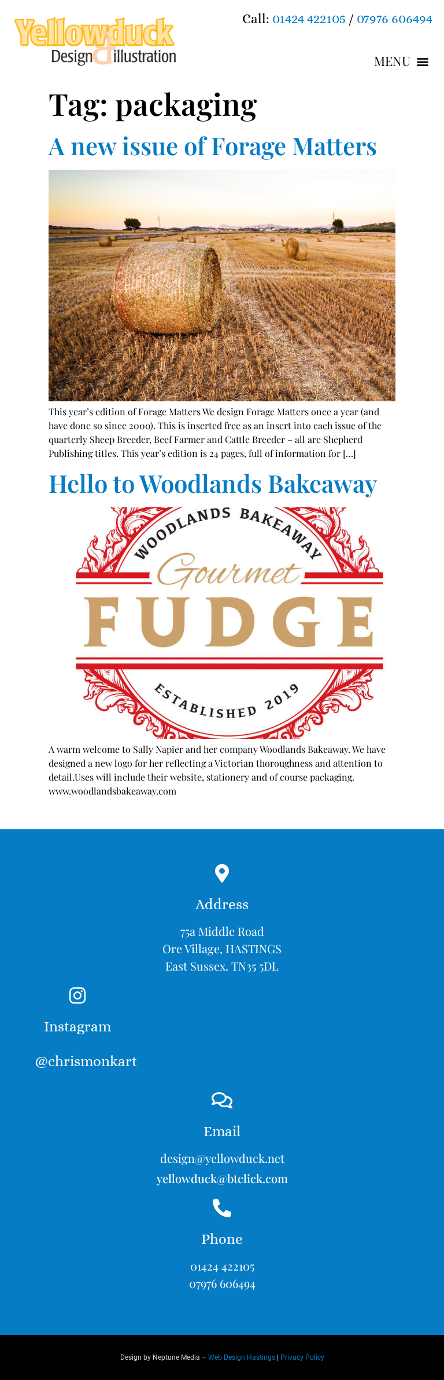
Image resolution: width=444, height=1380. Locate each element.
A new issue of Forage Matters (213, 145)
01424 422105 (309, 18)
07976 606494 (394, 18)
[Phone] (222, 1208)
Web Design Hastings (241, 1357)
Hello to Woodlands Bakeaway (213, 483)
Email (222, 1131)
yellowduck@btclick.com (222, 1178)
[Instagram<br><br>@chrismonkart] (77, 995)
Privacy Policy (302, 1357)
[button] (401, 61)
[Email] (222, 1100)
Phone (222, 1239)
